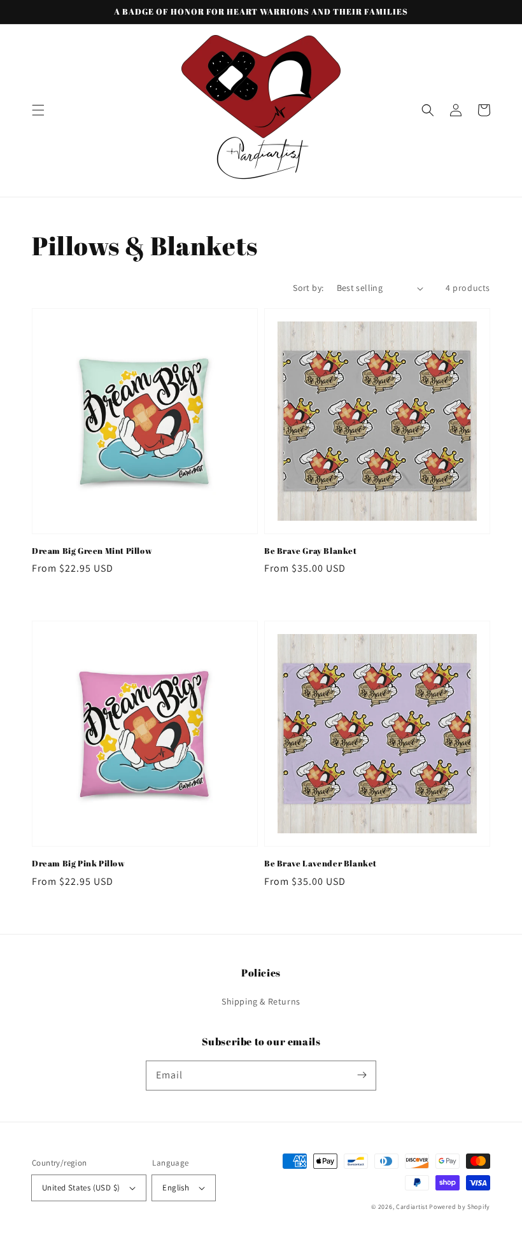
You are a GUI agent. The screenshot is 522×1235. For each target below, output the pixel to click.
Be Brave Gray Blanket (310, 550)
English (175, 1187)
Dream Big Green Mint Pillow (92, 550)
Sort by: (308, 287)
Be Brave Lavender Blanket (320, 863)
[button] (38, 110)
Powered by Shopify (459, 1207)
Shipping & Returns (261, 1001)
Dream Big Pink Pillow (78, 863)
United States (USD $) (81, 1187)
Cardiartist (412, 1207)
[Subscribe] (362, 1075)
